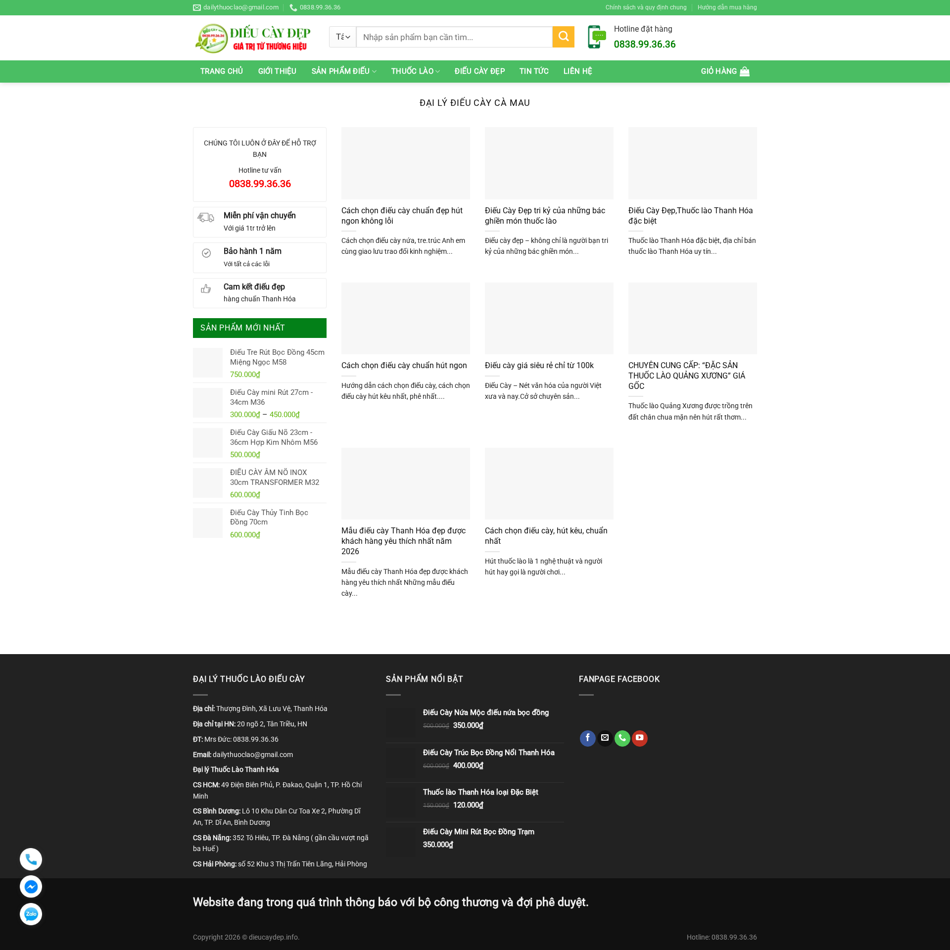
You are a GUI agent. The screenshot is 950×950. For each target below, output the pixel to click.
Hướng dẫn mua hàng (727, 7)
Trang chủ (221, 71)
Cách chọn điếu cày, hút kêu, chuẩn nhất (546, 536)
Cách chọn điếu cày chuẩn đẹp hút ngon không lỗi (402, 216)
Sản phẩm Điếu (341, 71)
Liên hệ (578, 71)
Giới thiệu (277, 71)
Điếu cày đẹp (480, 71)
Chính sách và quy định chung (646, 7)
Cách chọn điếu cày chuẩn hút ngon (404, 365)
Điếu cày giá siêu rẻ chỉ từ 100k (539, 365)
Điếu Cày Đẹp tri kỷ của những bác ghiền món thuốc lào (545, 216)
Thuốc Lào (412, 71)
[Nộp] (563, 37)
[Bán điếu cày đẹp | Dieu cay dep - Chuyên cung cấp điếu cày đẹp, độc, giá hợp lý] (253, 38)
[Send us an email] (605, 738)
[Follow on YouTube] (640, 738)
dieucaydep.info (273, 937)
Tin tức (534, 71)
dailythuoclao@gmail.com (253, 755)
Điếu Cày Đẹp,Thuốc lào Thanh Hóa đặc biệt (690, 216)
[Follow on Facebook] (588, 738)
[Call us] (622, 738)
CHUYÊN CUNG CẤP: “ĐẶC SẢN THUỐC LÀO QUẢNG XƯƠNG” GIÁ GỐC (686, 376)
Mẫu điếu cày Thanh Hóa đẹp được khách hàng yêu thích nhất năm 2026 (403, 541)
